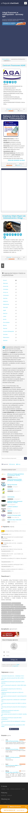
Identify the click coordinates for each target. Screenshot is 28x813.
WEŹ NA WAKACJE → (14, 810)
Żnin (9, 521)
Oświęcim (10, 486)
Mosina (5, 325)
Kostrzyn (5, 313)
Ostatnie (12, 464)
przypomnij (15, 666)
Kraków (3, 482)
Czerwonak (6, 295)
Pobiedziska (6, 304)
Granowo (5, 334)
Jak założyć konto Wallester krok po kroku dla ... (12, 549)
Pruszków (10, 513)
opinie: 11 (19, 165)
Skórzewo (5, 283)
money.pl (9, 795)
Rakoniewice (6, 337)
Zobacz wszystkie (14, 729)
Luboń (4, 316)
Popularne (5, 464)
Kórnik (4, 319)
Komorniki (5, 286)
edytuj (23, 789)
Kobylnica (5, 301)
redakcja (3, 789)
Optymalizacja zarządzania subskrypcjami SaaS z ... (12, 564)
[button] (25, 3)
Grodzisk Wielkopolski (8, 331)
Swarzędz (5, 307)
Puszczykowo (6, 322)
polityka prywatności (15, 789)
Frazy (18, 464)
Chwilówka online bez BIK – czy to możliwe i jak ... (12, 554)
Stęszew (5, 328)
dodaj (17, 664)
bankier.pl (3, 795)
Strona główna (5, 59)
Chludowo (5, 289)
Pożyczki (10, 3)
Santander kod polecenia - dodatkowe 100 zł (12, 676)
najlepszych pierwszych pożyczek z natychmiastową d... (10, 711)
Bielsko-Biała (10, 491)
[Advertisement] (14, 41)
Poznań (9, 109)
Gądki (4, 310)
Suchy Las (5, 292)
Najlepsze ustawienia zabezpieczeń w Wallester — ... (13, 569)
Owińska (5, 298)
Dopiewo (5, 340)
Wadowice (10, 477)
